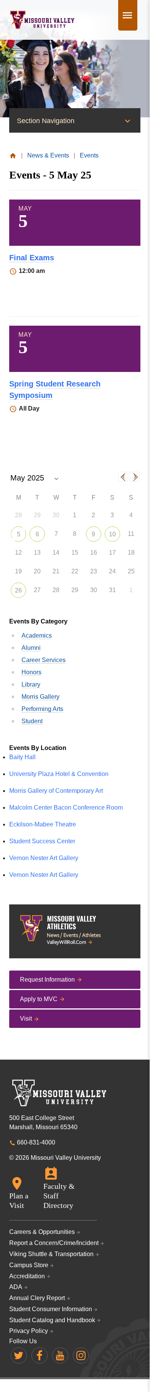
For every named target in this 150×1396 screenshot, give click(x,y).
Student (32, 721)
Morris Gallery (40, 696)
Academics (36, 635)
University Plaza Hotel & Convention (59, 774)
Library (30, 684)
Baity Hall (22, 757)
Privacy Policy (28, 1331)
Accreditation (27, 1276)
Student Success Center (42, 841)
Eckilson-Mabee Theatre (42, 824)
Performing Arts (42, 709)
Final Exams (31, 257)
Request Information (47, 979)
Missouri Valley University (42, 20)
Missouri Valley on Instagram (81, 1355)
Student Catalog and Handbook (52, 1320)
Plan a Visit (18, 1200)
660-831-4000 (36, 1142)
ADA (15, 1287)
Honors (31, 672)
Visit (26, 1018)
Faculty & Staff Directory (59, 1195)
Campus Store (28, 1265)
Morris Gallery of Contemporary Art (56, 790)
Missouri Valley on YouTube (60, 1355)
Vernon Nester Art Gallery (43, 858)
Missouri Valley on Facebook (39, 1355)
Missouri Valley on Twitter (19, 1355)
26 (18, 590)
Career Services (43, 660)
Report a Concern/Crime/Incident (54, 1243)
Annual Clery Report (37, 1298)
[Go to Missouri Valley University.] (12, 155)
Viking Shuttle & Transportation (51, 1254)
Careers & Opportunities (42, 1232)
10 (112, 534)
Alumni (31, 647)
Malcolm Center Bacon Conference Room (66, 807)
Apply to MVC (39, 999)
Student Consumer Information (50, 1309)
